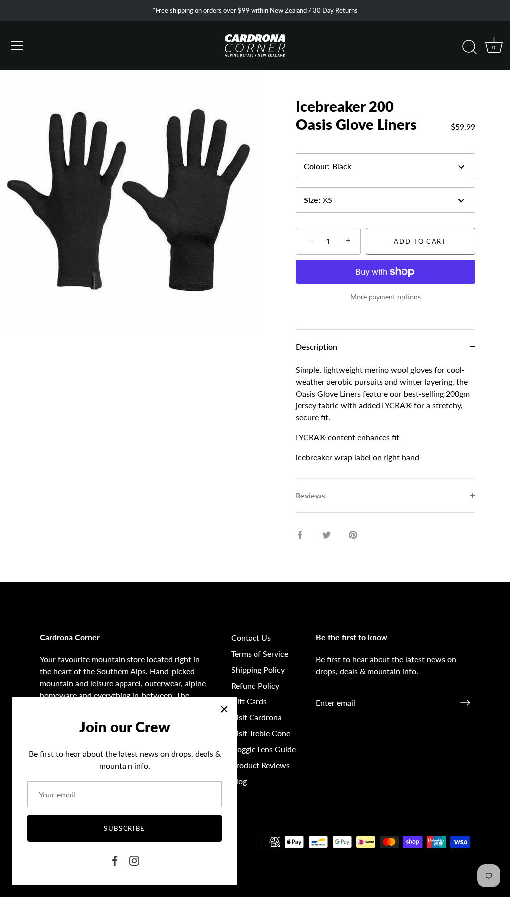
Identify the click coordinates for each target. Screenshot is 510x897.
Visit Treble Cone (260, 733)
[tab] (385, 421)
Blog (239, 781)
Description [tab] (316, 346)
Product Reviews (260, 765)
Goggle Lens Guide (263, 749)
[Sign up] (465, 703)
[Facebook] (115, 859)
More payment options (385, 297)
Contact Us (251, 637)
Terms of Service (259, 653)
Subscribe (124, 828)
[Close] (224, 709)
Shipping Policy (258, 669)
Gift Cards (249, 701)
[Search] (469, 47)
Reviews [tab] (310, 495)
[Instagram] (134, 859)
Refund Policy (255, 685)
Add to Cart (420, 241)
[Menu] (17, 46)
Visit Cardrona (256, 717)
